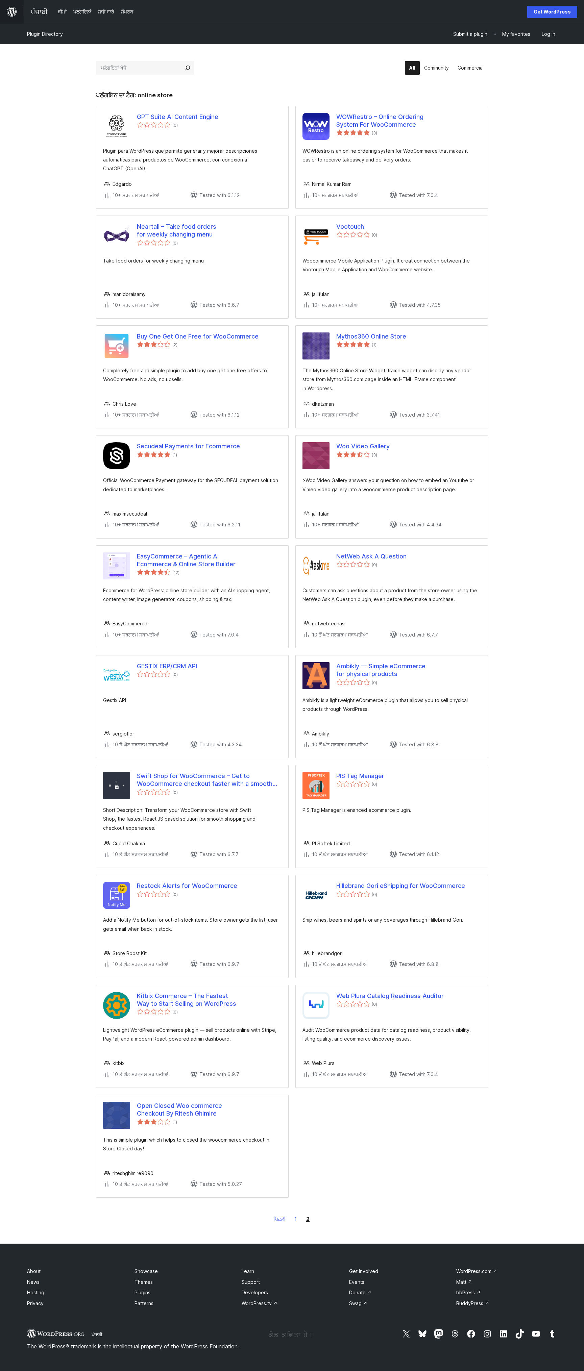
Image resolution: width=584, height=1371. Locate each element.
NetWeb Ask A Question (371, 556)
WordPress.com (476, 1271)
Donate (360, 1292)
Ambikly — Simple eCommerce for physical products (380, 670)
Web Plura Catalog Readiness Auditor (390, 995)
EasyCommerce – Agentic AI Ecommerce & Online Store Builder (186, 560)
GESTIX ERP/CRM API (167, 666)
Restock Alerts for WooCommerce (187, 885)
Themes (144, 1282)
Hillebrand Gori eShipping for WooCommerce (400, 885)
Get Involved (363, 1271)
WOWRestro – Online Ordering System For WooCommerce (379, 120)
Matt (464, 1282)
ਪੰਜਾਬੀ (97, 1334)
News (33, 1282)
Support (251, 1282)
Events (356, 1282)
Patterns (144, 1303)
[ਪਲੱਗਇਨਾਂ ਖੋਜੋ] (187, 68)
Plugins (142, 1292)
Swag (358, 1303)
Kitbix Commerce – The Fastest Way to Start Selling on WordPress (186, 999)
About (34, 1271)
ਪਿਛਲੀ (279, 1219)
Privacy (35, 1303)
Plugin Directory (45, 34)
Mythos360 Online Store (371, 336)
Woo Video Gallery (363, 446)
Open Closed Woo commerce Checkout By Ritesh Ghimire (179, 1109)
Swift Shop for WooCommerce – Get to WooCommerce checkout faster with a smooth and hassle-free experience (204, 780)
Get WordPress (552, 12)
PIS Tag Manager (360, 775)
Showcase (146, 1271)
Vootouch (350, 226)
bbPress (468, 1292)
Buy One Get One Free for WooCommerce (198, 336)
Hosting (35, 1292)
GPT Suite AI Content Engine (177, 116)
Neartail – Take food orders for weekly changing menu (176, 230)
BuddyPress (472, 1303)
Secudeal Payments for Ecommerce (188, 446)
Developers (255, 1292)
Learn (248, 1271)
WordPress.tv (259, 1303)
